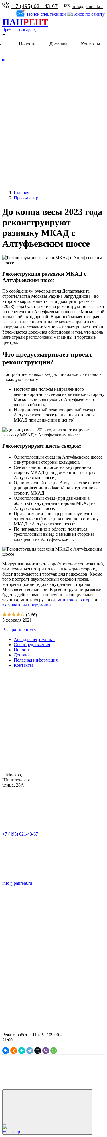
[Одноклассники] (13, 1050)
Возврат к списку (19, 629)
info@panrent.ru (87, 6)
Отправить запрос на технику (21, 935)
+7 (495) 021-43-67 (34, 6)
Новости (27, 43)
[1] (4, 614)
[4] (18, 614)
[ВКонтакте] (5, 1050)
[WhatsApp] (53, 1050)
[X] (37, 1050)
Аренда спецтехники (34, 639)
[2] (9, 614)
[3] (13, 614)
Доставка (58, 43)
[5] (23, 614)
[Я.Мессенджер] (21, 1050)
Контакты (90, 43)
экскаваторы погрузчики (26, 604)
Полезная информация (36, 660)
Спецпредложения (32, 644)
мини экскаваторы (75, 599)
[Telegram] (29, 1050)
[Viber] (45, 1050)
